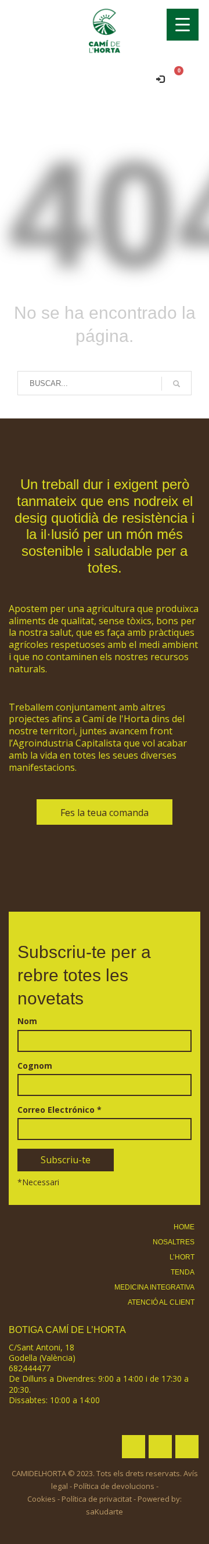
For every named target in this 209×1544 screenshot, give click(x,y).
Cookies (41, 1499)
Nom (27, 1021)
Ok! (170, 25)
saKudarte (104, 1511)
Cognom (34, 1066)
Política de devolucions (114, 1486)
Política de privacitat (97, 1499)
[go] (176, 384)
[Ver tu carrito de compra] (188, 78)
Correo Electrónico (59, 1110)
